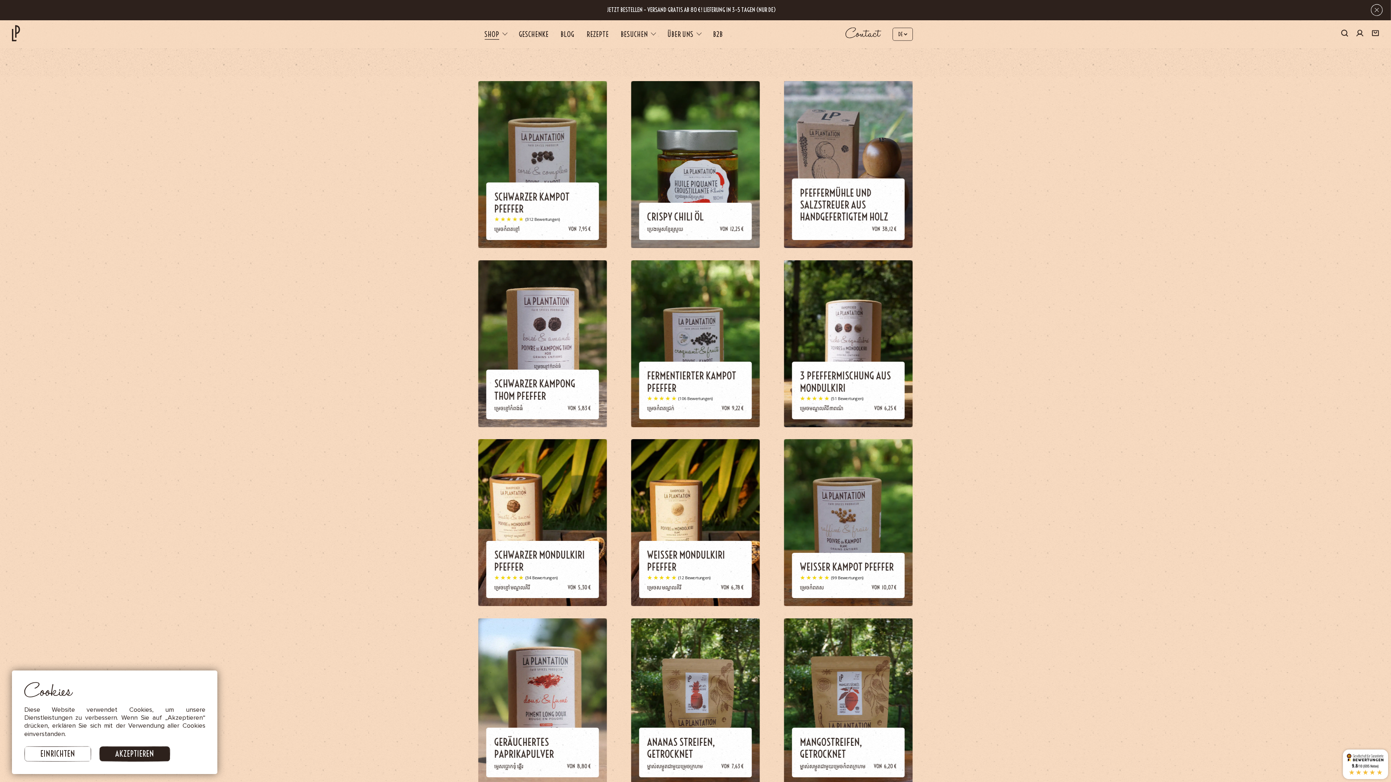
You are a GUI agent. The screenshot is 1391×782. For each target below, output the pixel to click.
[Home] (16, 33)
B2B (718, 34)
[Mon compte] (1359, 34)
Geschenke (533, 34)
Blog (567, 34)
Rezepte (597, 34)
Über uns (680, 34)
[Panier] (1375, 34)
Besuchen (634, 34)
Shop (491, 34)
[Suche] (1344, 34)
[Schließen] (1377, 10)
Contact (862, 34)
